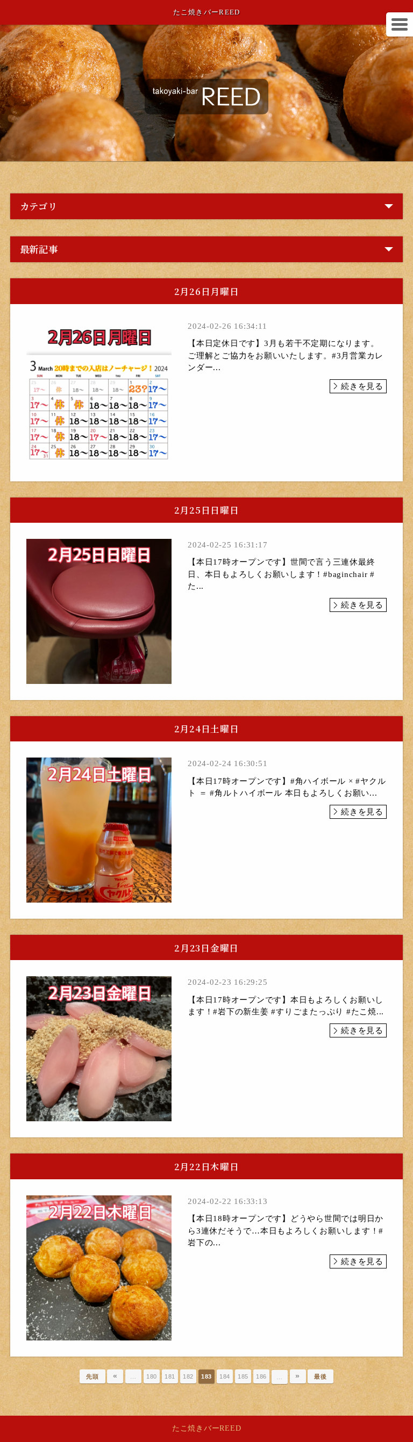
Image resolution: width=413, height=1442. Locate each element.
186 (261, 1376)
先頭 (92, 1376)
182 (188, 1376)
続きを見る (362, 386)
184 (224, 1376)
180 (151, 1376)
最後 (320, 1376)
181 (170, 1376)
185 (243, 1376)
